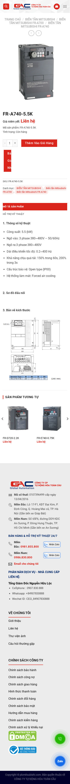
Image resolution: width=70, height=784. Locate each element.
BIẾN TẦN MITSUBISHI (40, 19)
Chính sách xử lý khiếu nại (25, 727)
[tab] (35, 206)
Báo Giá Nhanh (9, 161)
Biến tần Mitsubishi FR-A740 (41, 24)
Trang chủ (12, 19)
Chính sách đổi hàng (22, 698)
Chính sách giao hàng (22, 684)
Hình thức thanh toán (22, 691)
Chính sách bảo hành (22, 670)
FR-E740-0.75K (45, 438)
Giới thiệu (14, 621)
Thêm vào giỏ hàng (39, 143)
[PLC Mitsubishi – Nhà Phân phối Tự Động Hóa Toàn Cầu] (31, 6)
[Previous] (2, 426)
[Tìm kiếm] (6, 7)
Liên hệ (13, 628)
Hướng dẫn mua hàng (22, 713)
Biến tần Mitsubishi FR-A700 (37, 21)
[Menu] (65, 6)
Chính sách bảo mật (21, 706)
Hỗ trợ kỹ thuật (13, 214)
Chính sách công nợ (21, 677)
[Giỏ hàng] (57, 7)
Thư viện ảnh (17, 636)
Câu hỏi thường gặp (21, 643)
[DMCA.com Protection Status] (22, 735)
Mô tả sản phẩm (13, 206)
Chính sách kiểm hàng (23, 720)
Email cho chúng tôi (26, 563)
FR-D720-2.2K (11, 438)
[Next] (67, 426)
